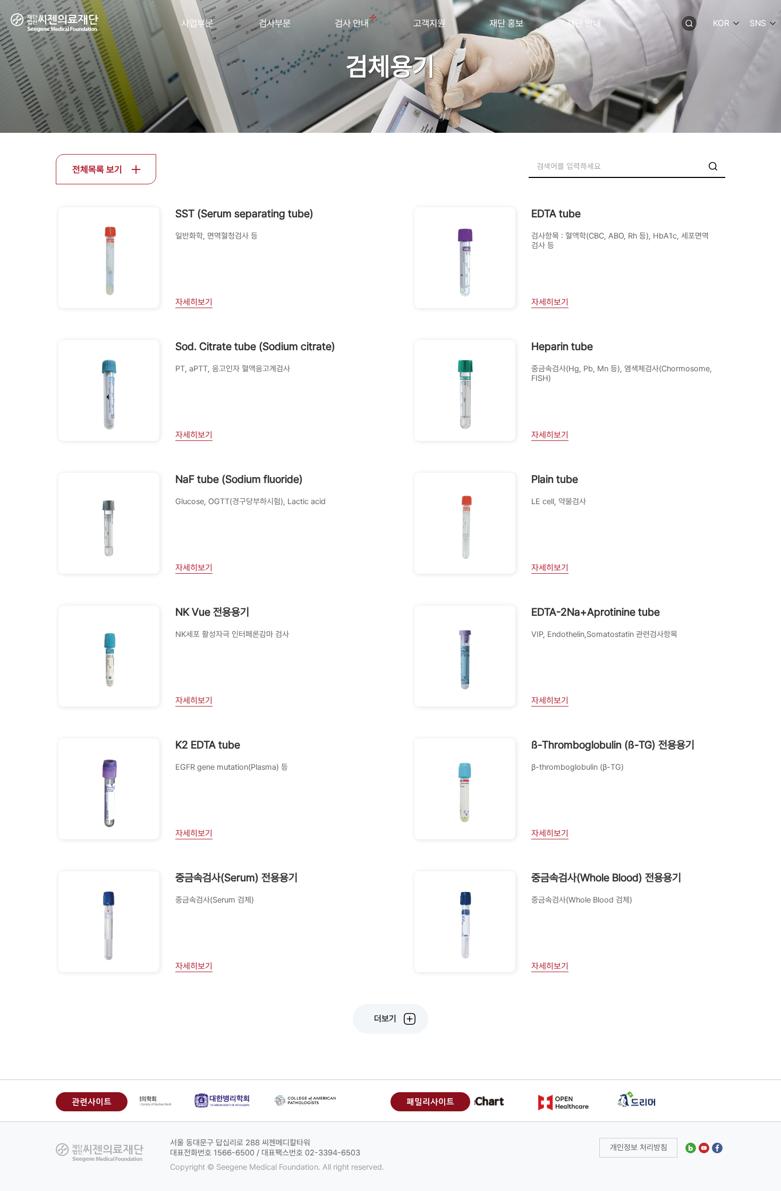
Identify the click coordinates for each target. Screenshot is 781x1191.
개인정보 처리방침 (638, 1147)
